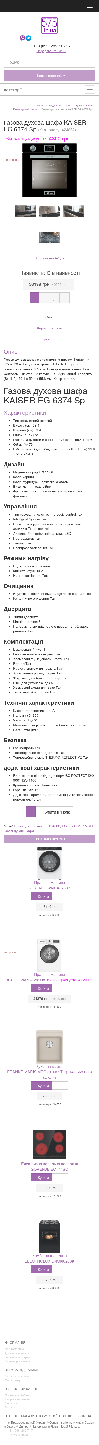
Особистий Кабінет (18, 1395)
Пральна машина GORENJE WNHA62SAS (50, 885)
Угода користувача (17, 1361)
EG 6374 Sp (71, 825)
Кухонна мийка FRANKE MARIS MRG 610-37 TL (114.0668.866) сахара (49, 1072)
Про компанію (14, 1349)
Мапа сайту (13, 1380)
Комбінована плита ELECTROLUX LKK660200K (49, 1258)
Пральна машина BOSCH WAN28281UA (35, 977)
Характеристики (49, 327)
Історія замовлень (17, 1399)
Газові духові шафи (19, 830)
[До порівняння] (64, 297)
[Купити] (34, 297)
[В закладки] (54, 297)
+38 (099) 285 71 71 (21, 1430)
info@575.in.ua (17, 1434)
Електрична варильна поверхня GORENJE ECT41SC (49, 1166)
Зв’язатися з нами (17, 1376)
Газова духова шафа (30, 825)
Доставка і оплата (17, 1353)
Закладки (11, 1403)
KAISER (88, 825)
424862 (54, 825)
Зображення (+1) (48, 257)
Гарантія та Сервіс (18, 1357)
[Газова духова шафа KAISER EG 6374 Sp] (49, 170)
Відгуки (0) (49, 338)
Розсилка (11, 1407)
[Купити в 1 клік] (44, 297)
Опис (49, 316)
